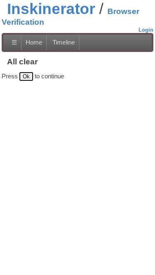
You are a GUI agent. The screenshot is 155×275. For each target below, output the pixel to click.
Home (34, 42)
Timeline (63, 42)
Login (145, 30)
